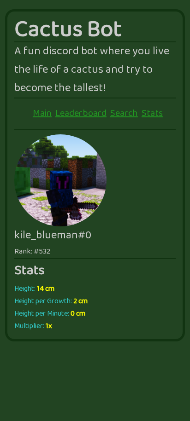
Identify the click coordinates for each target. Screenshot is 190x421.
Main (42, 113)
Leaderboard (81, 113)
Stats (152, 113)
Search (124, 113)
